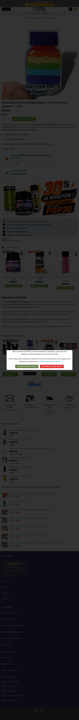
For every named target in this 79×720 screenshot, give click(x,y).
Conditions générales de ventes (49, 361)
